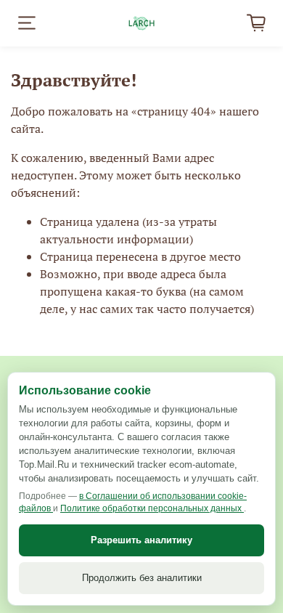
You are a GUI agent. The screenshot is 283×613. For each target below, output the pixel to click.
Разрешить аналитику (141, 540)
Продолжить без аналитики (142, 577)
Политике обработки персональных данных (152, 508)
